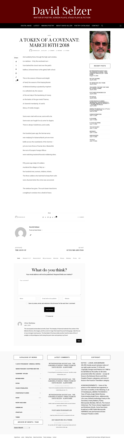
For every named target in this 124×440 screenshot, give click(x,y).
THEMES (18, 417)
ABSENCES (93, 131)
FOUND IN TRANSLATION (22, 388)
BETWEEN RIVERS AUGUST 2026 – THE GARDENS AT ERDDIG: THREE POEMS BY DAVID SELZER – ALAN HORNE (99, 72)
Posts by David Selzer (35, 230)
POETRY (49, 35)
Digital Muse (26, 26)
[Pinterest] (16, 69)
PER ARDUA (93, 97)
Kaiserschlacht (37, 258)
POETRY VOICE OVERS (21, 402)
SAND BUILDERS (94, 135)
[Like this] (16, 81)
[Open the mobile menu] (120, 25)
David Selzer (62, 10)
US (79, 258)
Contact (95, 26)
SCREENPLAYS (19, 407)
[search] (102, 25)
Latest (36, 26)
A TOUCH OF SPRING (95, 123)
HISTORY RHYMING (95, 78)
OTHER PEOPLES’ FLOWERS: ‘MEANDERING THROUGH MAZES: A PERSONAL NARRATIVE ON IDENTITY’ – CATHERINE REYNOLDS (99, 102)
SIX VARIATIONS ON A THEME (97, 83)
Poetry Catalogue (82, 26)
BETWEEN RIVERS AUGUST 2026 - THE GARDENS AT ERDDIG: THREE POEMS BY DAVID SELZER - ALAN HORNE (62, 365)
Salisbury (69, 258)
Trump (75, 258)
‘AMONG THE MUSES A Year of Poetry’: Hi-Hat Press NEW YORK (100, 109)
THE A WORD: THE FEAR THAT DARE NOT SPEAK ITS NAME (99, 88)
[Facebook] (16, 62)
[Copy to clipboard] (16, 77)
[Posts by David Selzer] (30, 50)
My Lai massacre (47, 258)
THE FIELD (92, 140)
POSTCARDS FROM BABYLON (98, 92)
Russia (62, 258)
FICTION (17, 383)
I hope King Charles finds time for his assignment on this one (62, 415)
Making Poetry (48, 26)
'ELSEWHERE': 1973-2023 (22, 373)
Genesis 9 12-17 (27, 258)
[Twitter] (16, 65)
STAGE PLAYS (19, 412)
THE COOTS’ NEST (94, 127)
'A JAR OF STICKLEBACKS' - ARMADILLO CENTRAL (28, 364)
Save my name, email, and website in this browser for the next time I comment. (52, 303)
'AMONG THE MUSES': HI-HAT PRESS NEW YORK (27, 368)
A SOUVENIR (93, 118)
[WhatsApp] (16, 73)
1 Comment (51, 50)
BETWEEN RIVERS (20, 378)
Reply (79, 340)
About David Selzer (64, 26)
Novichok (56, 258)
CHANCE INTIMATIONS (96, 114)
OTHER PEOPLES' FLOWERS (22, 393)
